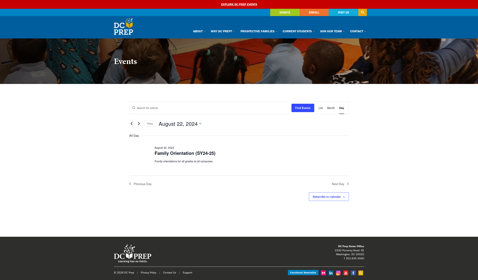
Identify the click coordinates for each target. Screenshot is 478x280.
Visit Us (343, 12)
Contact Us (169, 272)
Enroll (314, 12)
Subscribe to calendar (327, 196)
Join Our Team (331, 31)
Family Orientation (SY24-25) (185, 153)
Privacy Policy (148, 272)
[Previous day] (131, 123)
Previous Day (143, 184)
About (198, 31)
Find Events (303, 108)
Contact (357, 31)
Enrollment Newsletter (303, 272)
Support (187, 272)
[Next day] (138, 123)
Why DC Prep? (222, 31)
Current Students (298, 31)
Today (150, 123)
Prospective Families (257, 31)
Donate (285, 12)
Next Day (338, 184)
